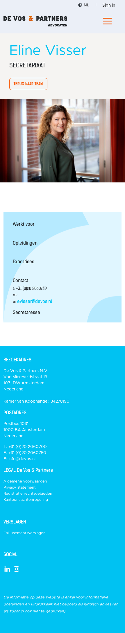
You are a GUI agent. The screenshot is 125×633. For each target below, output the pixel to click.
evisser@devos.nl (34, 301)
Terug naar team (28, 84)
